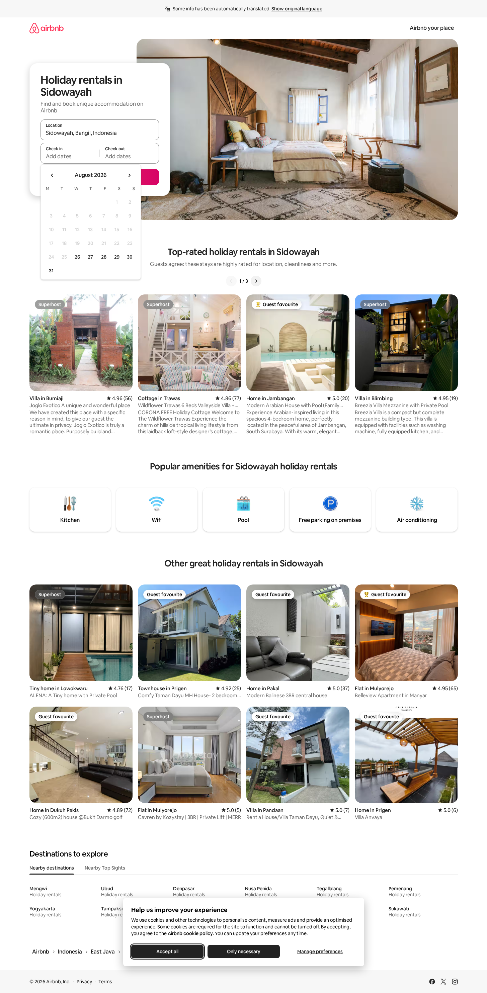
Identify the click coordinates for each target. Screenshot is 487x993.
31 (51, 271)
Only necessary (243, 952)
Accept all (167, 952)
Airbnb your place (432, 27)
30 (130, 257)
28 (103, 257)
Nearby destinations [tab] (51, 868)
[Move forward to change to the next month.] (129, 175)
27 (90, 257)
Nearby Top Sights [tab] (105, 868)
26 (77, 257)
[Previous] (231, 281)
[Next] (256, 281)
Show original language (296, 9)
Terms (105, 982)
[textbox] (70, 156)
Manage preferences (320, 952)
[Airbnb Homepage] (46, 27)
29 (116, 257)
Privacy (84, 982)
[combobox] (100, 133)
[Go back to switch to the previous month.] (52, 175)
